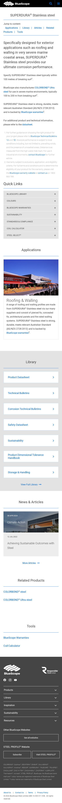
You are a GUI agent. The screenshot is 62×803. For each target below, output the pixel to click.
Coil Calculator (11, 645)
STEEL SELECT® (14, 235)
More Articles (29, 563)
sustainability (14, 214)
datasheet (27, 124)
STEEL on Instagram (10, 680)
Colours (11, 201)
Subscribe (17, 754)
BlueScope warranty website (22, 173)
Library (26, 28)
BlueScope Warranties (19, 208)
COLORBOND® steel (14, 591)
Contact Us (19, 792)
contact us (42, 173)
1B (14, 140)
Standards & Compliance (20, 221)
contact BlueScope (36, 155)
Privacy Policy (42, 792)
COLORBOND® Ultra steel (17, 599)
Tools (20, 32)
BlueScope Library (17, 194)
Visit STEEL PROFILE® (46, 754)
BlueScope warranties (32, 112)
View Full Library (29, 484)
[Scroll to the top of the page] (57, 798)
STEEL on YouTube (15, 680)
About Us (7, 792)
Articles (38, 28)
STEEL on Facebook (4, 680)
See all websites (31, 738)
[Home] (16, 3)
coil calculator (15, 228)
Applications (11, 28)
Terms (30, 792)
